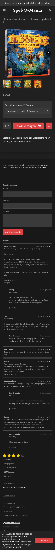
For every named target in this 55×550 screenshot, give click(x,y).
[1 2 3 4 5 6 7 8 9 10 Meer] (7, 126)
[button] (7, 84)
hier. (44, 167)
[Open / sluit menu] (4, 10)
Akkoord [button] (44, 540)
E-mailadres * (7, 200)
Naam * (5, 189)
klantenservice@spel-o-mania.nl (14, 487)
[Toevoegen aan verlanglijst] (49, 126)
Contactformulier (9, 496)
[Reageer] (50, 246)
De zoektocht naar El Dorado (19, 105)
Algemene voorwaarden (11, 523)
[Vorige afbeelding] (6, 53)
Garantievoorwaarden (11, 527)
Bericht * (6, 212)
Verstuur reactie (13, 232)
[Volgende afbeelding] (48, 53)
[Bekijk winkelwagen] (50, 10)
